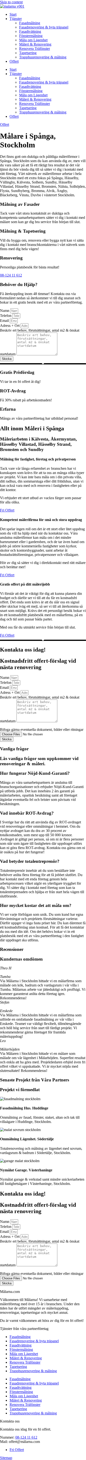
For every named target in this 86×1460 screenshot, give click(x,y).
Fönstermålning (31, 36)
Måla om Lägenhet (33, 40)
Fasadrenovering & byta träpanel (43, 27)
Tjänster (16, 19)
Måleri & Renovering (35, 44)
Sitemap (6, 1458)
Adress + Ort (10, 326)
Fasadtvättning (30, 31)
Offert (14, 61)
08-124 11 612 (26, 1437)
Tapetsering (28, 53)
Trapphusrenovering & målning (42, 57)
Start (13, 14)
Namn (5, 311)
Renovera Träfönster (34, 49)
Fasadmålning (29, 23)
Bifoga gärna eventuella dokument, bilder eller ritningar (41, 730)
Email (5, 321)
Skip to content (11, 2)
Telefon (6, 316)
